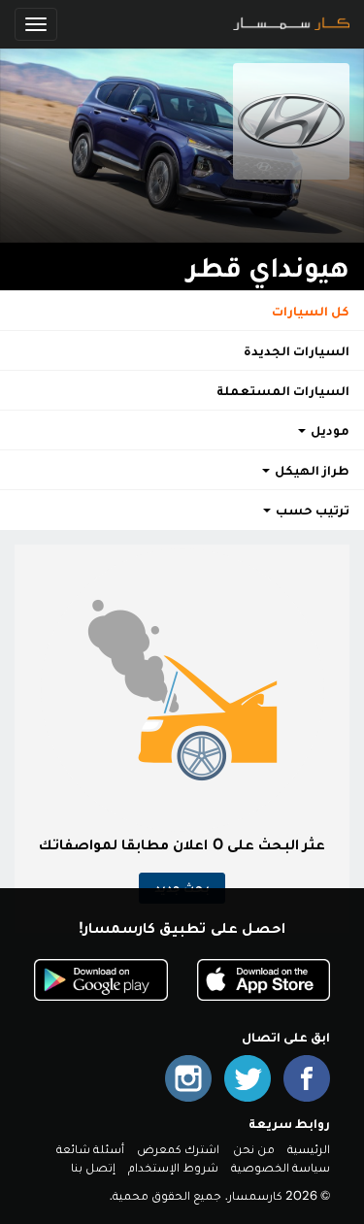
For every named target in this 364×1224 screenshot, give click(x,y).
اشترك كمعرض (178, 1149)
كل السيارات (310, 310)
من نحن (254, 1149)
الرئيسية (308, 1149)
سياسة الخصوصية (280, 1167)
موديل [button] (328, 430)
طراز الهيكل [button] (310, 470)
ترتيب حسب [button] (311, 509)
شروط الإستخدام (172, 1167)
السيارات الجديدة (296, 350)
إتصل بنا (93, 1167)
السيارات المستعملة (282, 390)
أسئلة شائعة (90, 1149)
